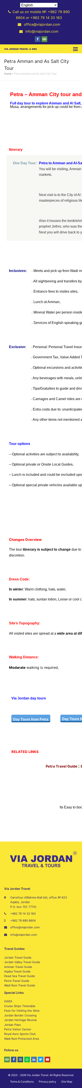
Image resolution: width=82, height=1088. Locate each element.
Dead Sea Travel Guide (19, 976)
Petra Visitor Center (17, 1029)
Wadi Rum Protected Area (21, 1038)
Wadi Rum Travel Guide (19, 985)
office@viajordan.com (25, 927)
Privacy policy (47, 1081)
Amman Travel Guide (18, 967)
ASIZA (8, 1001)
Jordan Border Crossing (20, 1015)
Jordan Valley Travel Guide (22, 962)
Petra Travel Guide (16, 980)
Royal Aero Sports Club (20, 1034)
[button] (75, 49)
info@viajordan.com (23, 934)
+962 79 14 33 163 (23, 913)
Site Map (66, 1081)
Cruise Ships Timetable (19, 1006)
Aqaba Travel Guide (17, 971)
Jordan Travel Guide (17, 957)
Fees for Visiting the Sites (22, 1010)
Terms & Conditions (22, 1081)
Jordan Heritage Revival (20, 1020)
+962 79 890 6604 (23, 920)
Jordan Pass (12, 1024)
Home (7, 73)
